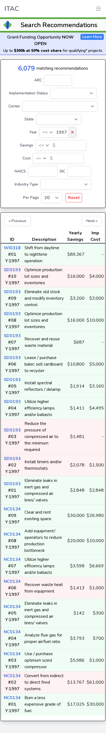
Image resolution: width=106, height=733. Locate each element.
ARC (38, 80)
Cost (26, 158)
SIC (62, 171)
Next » (91, 220)
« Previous (17, 220)
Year (33, 132)
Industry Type (26, 184)
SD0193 (12, 270)
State (29, 119)
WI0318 (12, 248)
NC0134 (12, 509)
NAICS (20, 171)
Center (14, 106)
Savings (26, 145)
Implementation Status (28, 93)
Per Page (31, 197)
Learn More (92, 36)
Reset (74, 198)
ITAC (11, 8)
